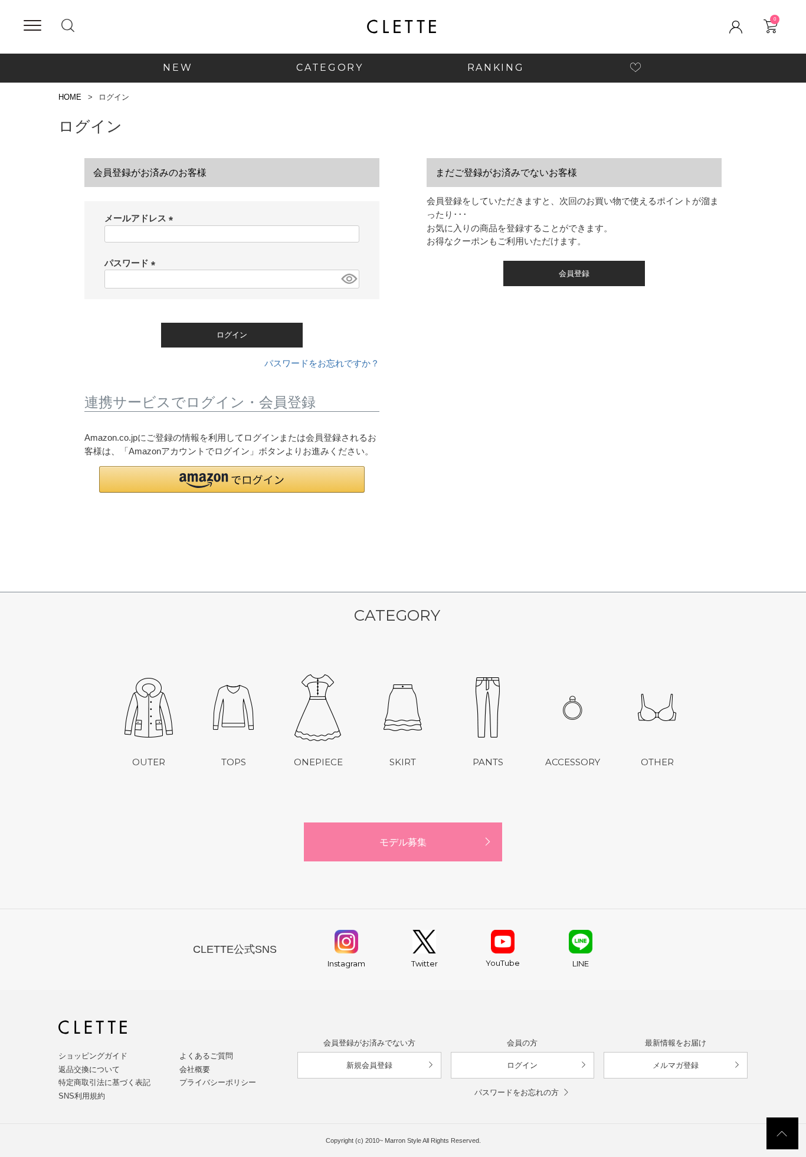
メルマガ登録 (676, 1065)
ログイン (522, 1065)
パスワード (132, 263)
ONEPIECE (318, 762)
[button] (232, 479)
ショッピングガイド (92, 1055)
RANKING (496, 67)
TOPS (233, 762)
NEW (177, 67)
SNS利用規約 (81, 1096)
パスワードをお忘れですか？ (321, 363)
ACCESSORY (572, 762)
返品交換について (89, 1069)
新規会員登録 (369, 1065)
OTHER (657, 762)
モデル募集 (403, 842)
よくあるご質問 (206, 1055)
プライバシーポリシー (217, 1082)
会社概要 (194, 1069)
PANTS (488, 762)
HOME (69, 97)
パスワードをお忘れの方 (516, 1092)
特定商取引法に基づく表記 (104, 1082)
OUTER (148, 762)
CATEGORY (329, 67)
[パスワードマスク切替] (348, 279)
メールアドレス (141, 218)
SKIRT (402, 762)
